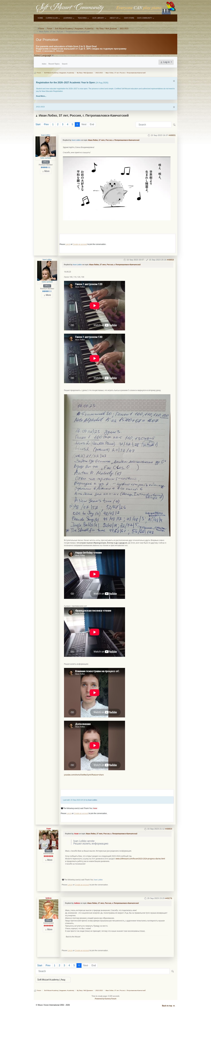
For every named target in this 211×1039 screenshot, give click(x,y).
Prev (46, 124)
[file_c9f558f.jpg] (117, 188)
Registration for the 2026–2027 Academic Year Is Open (65, 82)
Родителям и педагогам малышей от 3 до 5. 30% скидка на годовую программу (81, 48)
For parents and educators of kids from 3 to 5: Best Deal (66, 46)
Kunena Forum (110, 999)
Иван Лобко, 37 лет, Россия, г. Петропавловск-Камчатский (113, 140)
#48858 (170, 260)
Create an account (80, 244)
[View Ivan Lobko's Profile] (45, 146)
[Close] (174, 81)
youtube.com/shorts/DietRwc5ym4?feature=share (84, 775)
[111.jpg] (117, 465)
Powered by (99, 999)
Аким (95, 808)
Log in (67, 244)
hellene (49, 898)
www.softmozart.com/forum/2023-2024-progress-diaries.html (140, 858)
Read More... (41, 96)
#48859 (168, 829)
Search (64, 64)
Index (44, 64)
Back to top (167, 1006)
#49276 (168, 898)
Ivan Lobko (45, 135)
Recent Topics (54, 64)
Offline (45, 162)
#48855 (172, 135)
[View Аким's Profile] (48, 840)
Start (38, 124)
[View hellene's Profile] (48, 909)
